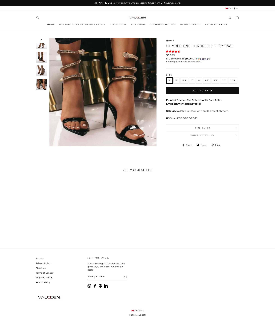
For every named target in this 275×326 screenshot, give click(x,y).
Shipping (171, 61)
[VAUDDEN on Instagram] (89, 286)
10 (224, 80)
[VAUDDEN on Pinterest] (100, 286)
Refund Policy (190, 24)
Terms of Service (44, 273)
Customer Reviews (163, 24)
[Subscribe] (125, 277)
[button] (173, 51)
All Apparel (118, 24)
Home (51, 24)
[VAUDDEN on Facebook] (95, 286)
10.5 (233, 80)
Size (169, 75)
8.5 (206, 80)
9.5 (215, 80)
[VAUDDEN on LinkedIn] (106, 286)
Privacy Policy (43, 263)
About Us (41, 268)
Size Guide (138, 24)
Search (39, 258)
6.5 (184, 80)
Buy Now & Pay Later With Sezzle (82, 24)
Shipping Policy (216, 24)
